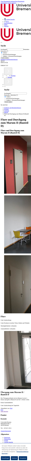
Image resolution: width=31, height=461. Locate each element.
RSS (2, 410)
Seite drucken (4, 411)
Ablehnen (14, 458)
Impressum (7, 437)
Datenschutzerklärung (22, 451)
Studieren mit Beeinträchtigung (9, 59)
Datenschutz (7, 439)
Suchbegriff (4, 49)
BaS (11, 408)
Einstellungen (5, 458)
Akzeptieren (23, 458)
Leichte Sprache (8, 442)
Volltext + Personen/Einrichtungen (12, 56)
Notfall (6, 440)
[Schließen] (5, 86)
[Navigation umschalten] (1, 42)
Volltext (4, 53)
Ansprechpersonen (6, 431)
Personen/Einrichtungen (9, 54)
